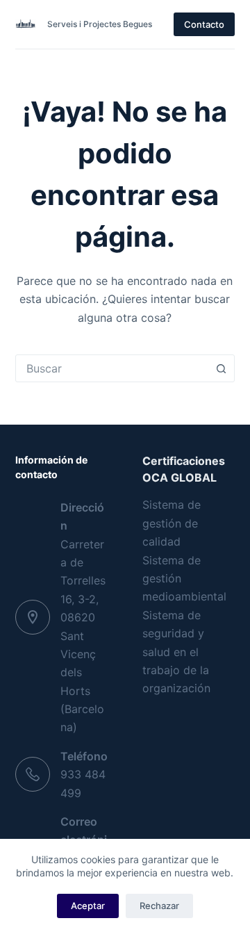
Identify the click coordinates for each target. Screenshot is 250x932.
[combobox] (112, 368)
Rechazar (159, 905)
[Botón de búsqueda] (221, 368)
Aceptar (88, 905)
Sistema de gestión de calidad (171, 523)
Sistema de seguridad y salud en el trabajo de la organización (176, 652)
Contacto (204, 24)
